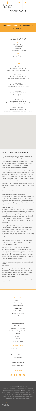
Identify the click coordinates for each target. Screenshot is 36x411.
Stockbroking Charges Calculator (18, 331)
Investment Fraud (18, 341)
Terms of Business (18, 305)
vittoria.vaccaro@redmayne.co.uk (20, 103)
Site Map (18, 338)
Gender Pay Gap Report (18, 365)
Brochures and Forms (18, 323)
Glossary (18, 333)
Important (18, 297)
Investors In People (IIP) (18, 362)
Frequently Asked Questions (18, 328)
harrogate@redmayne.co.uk (18, 56)
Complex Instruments (18, 313)
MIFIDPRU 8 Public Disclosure (18, 360)
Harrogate (12, 26)
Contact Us (18, 336)
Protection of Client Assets (18, 355)
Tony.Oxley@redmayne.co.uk (20, 70)
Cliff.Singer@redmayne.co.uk (20, 86)
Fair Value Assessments (18, 352)
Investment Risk (18, 357)
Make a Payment (18, 325)
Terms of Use (18, 300)
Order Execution (18, 308)
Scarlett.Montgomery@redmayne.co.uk (20, 111)
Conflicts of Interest (18, 310)
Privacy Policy (18, 303)
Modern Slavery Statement (18, 349)
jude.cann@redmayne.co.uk (20, 95)
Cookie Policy (18, 316)
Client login (26, 4)
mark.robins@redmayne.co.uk (20, 78)
